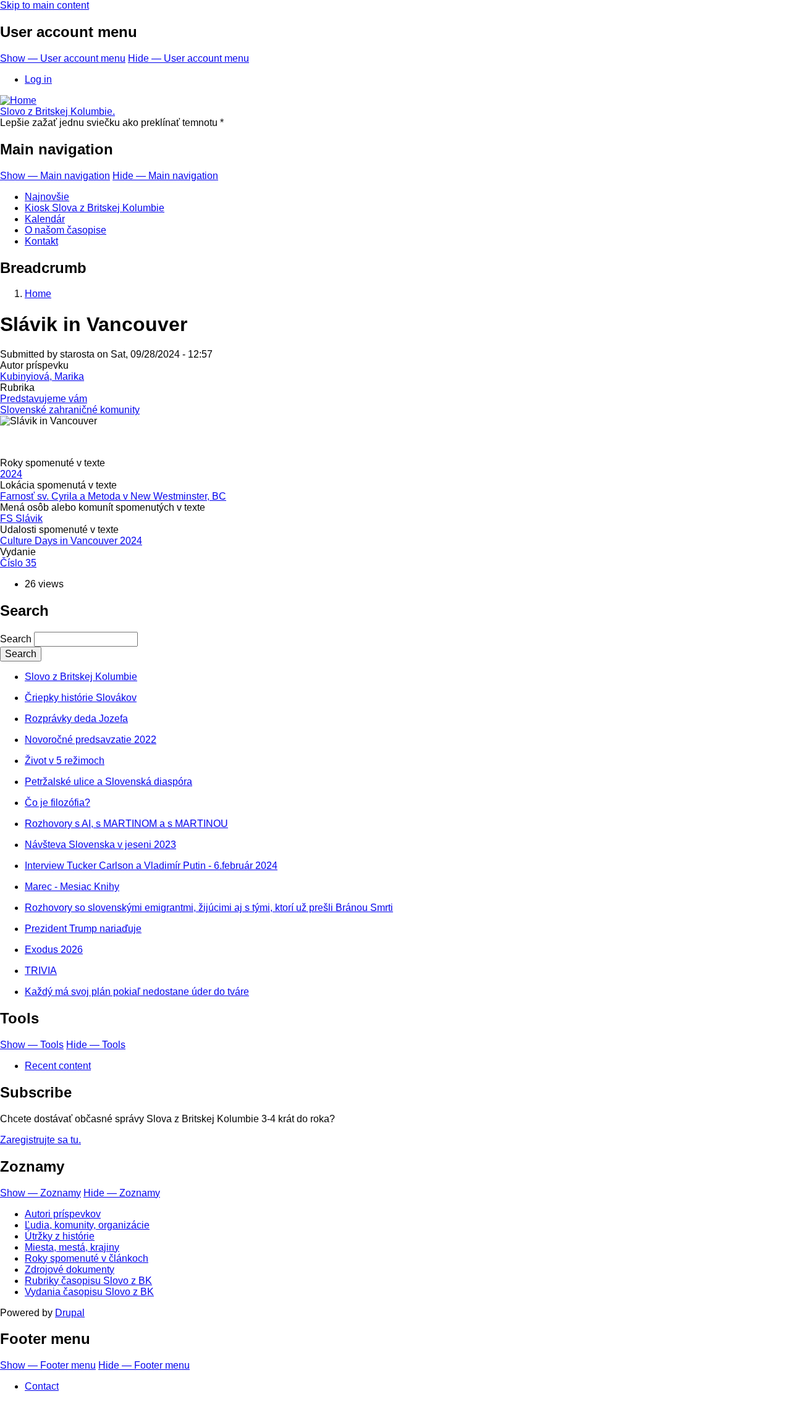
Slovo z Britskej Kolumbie (81, 676)
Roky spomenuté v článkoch (86, 1258)
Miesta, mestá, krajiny (72, 1247)
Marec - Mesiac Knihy (72, 886)
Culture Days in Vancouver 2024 (71, 540)
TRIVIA (41, 970)
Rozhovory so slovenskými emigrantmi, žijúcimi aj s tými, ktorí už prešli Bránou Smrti (209, 907)
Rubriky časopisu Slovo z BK (88, 1280)
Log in (38, 79)
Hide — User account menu (188, 58)
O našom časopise (65, 230)
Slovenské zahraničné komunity (70, 410)
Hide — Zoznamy (121, 1193)
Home (38, 293)
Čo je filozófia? (57, 802)
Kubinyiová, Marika (42, 376)
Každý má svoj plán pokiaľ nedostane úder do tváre (137, 991)
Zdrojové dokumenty (69, 1269)
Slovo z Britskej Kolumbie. (57, 111)
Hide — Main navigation (165, 175)
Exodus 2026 (54, 949)
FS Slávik (21, 518)
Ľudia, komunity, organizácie (87, 1225)
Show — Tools (32, 1044)
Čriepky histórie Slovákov (81, 697)
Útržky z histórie (60, 1236)
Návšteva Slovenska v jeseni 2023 (100, 844)
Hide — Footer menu (144, 1365)
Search (16, 639)
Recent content (58, 1065)
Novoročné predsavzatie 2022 (90, 739)
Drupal (70, 1313)
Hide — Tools (95, 1044)
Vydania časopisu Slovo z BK (89, 1292)
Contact (42, 1386)
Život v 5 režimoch (64, 760)
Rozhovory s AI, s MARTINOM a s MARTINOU (126, 823)
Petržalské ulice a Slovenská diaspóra (108, 781)
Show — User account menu (62, 58)
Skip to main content (44, 5)
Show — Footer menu (48, 1365)
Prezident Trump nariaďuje (83, 928)
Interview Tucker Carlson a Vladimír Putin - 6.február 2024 (151, 865)
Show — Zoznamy (40, 1193)
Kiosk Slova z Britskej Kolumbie (94, 208)
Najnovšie (47, 196)
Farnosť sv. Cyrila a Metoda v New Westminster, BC (113, 496)
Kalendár (45, 219)
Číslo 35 (18, 563)
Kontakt (41, 241)
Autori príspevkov (63, 1214)
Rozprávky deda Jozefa (76, 718)
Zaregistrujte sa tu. (40, 1140)
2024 (11, 474)
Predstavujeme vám (43, 398)
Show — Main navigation (55, 175)
